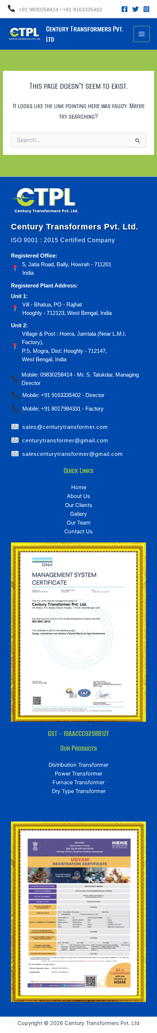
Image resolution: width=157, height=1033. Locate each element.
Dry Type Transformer (79, 791)
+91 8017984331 (61, 409)
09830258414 (56, 375)
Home (78, 487)
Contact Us (78, 531)
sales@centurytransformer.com (65, 427)
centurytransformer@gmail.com (65, 440)
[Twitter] (135, 9)
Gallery (78, 514)
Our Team (79, 522)
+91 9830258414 (38, 9)
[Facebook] (124, 9)
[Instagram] (146, 9)
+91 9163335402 (82, 9)
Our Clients (78, 505)
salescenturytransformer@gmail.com (72, 454)
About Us (78, 496)
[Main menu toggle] (142, 34)
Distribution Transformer (78, 765)
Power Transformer (78, 773)
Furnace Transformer (78, 782)
